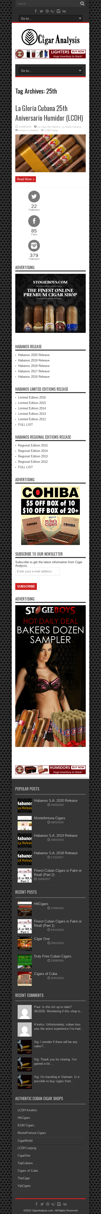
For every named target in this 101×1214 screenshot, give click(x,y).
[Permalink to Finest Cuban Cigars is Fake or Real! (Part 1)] (25, 932)
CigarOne (24, 1155)
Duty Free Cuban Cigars (52, 956)
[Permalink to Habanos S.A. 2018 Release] (25, 864)
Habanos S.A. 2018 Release (56, 853)
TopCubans (25, 1163)
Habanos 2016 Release (34, 376)
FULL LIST (25, 424)
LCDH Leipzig (27, 1148)
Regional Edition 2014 (33, 451)
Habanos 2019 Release (34, 360)
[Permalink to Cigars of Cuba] (25, 985)
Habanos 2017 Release (34, 371)
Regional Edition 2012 (33, 461)
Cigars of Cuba (45, 974)
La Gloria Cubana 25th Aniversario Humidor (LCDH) (49, 113)
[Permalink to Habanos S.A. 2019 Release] (25, 846)
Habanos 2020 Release (34, 355)
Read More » (25, 179)
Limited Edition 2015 (32, 403)
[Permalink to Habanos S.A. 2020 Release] (25, 811)
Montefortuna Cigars (49, 818)
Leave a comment (28, 130)
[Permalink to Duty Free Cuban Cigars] (25, 967)
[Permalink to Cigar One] (25, 950)
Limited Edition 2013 (32, 414)
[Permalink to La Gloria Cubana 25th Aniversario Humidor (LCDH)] (50, 171)
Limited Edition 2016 (32, 397)
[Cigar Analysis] (50, 41)
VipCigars (24, 1186)
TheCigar (24, 1178)
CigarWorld (25, 1140)
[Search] (82, 3)
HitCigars (41, 904)
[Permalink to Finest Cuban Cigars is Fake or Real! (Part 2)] (25, 881)
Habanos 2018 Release (34, 366)
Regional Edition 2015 (33, 445)
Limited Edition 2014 (32, 408)
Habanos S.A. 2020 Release (56, 800)
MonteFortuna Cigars (32, 1133)
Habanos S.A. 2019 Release (56, 835)
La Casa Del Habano (49, 126)
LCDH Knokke (27, 1110)
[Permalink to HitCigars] (25, 915)
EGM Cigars (26, 1125)
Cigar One (42, 939)
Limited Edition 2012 (32, 419)
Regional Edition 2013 (33, 456)
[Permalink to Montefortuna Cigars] (25, 829)
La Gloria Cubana (71, 126)
